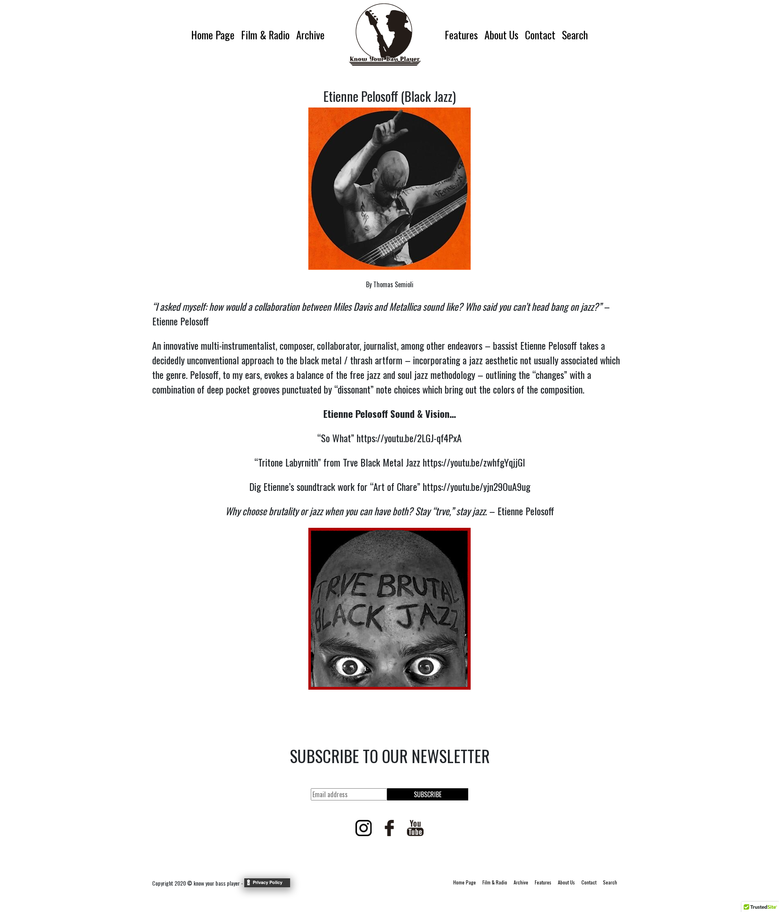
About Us (501, 35)
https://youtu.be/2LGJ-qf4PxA (409, 437)
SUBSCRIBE (427, 794)
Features (461, 35)
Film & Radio (265, 35)
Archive (310, 35)
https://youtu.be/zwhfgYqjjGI (474, 462)
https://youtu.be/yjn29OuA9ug (476, 486)
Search (575, 35)
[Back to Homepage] (384, 34)
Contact (540, 35)
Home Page (213, 35)
